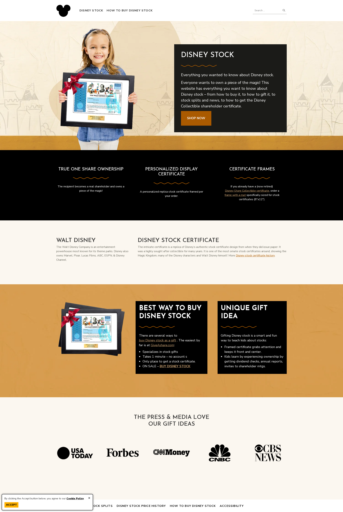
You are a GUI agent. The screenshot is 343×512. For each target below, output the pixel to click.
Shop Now (196, 118)
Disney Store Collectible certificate (247, 191)
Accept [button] (11, 504)
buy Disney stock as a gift (157, 340)
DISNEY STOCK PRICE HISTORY (141, 506)
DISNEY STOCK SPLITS (94, 506)
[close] (89, 498)
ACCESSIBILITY (232, 506)
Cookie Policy (75, 498)
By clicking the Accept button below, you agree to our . (44, 498)
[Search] (284, 10)
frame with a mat (235, 195)
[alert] (47, 502)
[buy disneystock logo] (63, 10)
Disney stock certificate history (255, 256)
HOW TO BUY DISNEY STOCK (193, 506)
